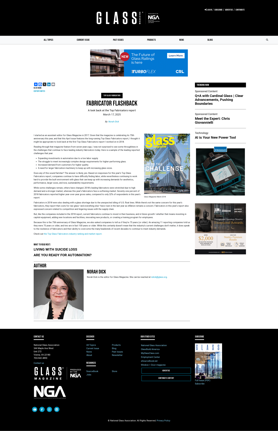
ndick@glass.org (159, 277)
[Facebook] (42, 409)
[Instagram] (49, 409)
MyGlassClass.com (150, 353)
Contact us (39, 363)
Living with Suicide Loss (55, 249)
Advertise (166, 370)
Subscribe (199, 383)
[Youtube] (34, 409)
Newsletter (117, 355)
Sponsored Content (206, 91)
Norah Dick (113, 121)
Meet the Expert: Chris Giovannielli (212, 120)
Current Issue (83, 39)
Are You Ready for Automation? (63, 255)
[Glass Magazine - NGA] (127, 17)
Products (151, 39)
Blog (114, 348)
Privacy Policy (163, 420)
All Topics (48, 39)
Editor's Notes (39, 91)
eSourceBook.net (149, 361)
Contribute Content (166, 378)
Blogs (210, 39)
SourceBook (92, 371)
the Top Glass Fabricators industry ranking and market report (73, 234)
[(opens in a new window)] (139, 63)
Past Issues (118, 39)
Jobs (88, 374)
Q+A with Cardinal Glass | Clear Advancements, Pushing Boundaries (219, 100)
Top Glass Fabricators (111, 95)
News (181, 39)
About (89, 355)
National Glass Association (154, 345)
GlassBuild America (150, 349)
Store (114, 371)
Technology (201, 133)
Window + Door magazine (153, 365)
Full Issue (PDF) (202, 380)
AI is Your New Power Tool (215, 137)
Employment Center (150, 357)
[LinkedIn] (56, 409)
